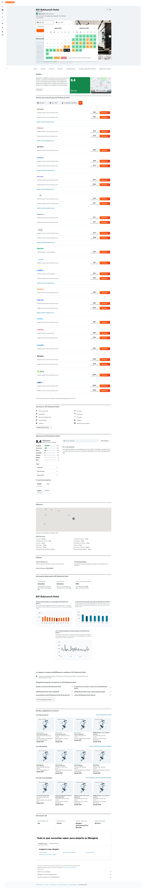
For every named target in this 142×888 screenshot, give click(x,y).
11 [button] (50, 43)
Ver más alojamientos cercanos (103, 714)
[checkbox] (43, 485)
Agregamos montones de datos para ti (47, 874)
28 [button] (61, 50)
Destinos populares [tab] (54, 843)
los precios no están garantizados (69, 867)
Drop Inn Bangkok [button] (78, 765)
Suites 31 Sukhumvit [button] (79, 734)
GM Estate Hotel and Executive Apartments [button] (81, 796)
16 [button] (68, 43)
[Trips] (2, 27)
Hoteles (47, 884)
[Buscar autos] (2, 13)
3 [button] (47, 39)
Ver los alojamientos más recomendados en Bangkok (98, 777)
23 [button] (68, 46)
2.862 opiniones (49, 13)
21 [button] (61, 46)
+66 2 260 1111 (39, 17)
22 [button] (65, 46)
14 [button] (61, 43)
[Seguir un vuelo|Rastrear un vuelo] (2, 20)
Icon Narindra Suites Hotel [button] (42, 795)
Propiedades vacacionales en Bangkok (48, 854)
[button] (2, 2)
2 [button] (68, 36)
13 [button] (58, 43)
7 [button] (61, 39)
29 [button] (65, 50)
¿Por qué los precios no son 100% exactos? (48, 877)
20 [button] (58, 46)
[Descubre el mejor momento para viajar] (2, 23)
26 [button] (54, 50)
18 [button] (50, 46)
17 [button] (47, 46)
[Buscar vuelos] (2, 6)
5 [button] (54, 39)
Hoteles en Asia (54, 884)
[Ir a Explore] (2, 17)
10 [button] (47, 43)
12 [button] (54, 43)
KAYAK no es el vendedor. (43, 871)
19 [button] (54, 46)
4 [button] (87, 36)
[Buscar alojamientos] (2, 9)
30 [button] (68, 50)
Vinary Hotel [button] (96, 765)
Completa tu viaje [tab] (42, 843)
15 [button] (65, 43)
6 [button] (94, 36)
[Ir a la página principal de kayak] (10, 2)
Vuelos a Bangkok (43, 852)
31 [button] (47, 54)
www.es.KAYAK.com (40, 884)
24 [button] (47, 50)
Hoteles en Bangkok (90, 852)
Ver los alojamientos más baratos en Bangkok (100, 746)
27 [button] (58, 50)
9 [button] (68, 39)
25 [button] (50, 50)
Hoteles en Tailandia (63, 884)
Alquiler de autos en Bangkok (69, 852)
